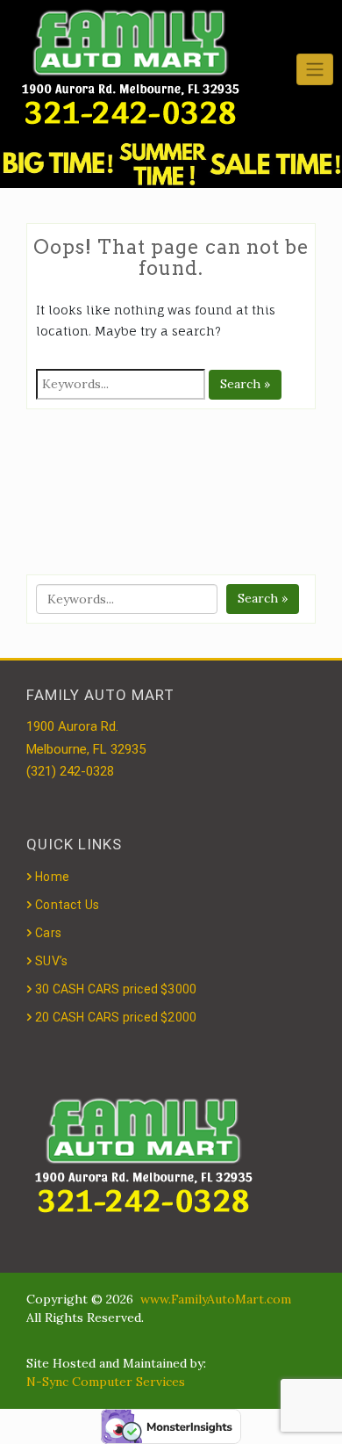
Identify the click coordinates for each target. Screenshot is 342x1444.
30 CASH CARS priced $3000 (115, 989)
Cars (48, 933)
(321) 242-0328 (70, 771)
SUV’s (51, 961)
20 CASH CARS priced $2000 (115, 1017)
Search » (245, 384)
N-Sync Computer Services (105, 1382)
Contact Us (67, 905)
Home (52, 877)
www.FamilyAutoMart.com (215, 1299)
